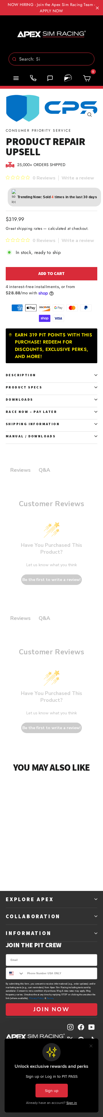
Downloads (19, 399)
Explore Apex (30, 899)
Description (21, 375)
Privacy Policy (36, 998)
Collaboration (33, 916)
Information (29, 933)
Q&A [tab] (44, 470)
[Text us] (50, 78)
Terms (50, 998)
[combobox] (51, 59)
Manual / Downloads (31, 436)
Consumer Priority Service (38, 130)
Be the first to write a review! (51, 579)
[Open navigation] (16, 78)
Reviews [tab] (20, 470)
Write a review (78, 178)
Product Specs (24, 387)
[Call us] (33, 78)
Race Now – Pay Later (31, 411)
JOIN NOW (51, 1009)
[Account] (68, 78)
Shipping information (33, 424)
